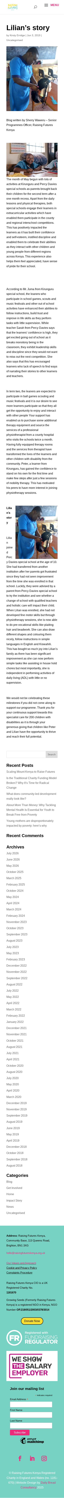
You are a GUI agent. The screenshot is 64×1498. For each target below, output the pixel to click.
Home (10, 1194)
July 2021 (12, 1053)
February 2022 (15, 1015)
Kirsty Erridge (17, 35)
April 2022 (12, 1003)
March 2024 (13, 909)
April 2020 (12, 1090)
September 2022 (16, 978)
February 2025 (15, 884)
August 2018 (14, 1165)
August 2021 (14, 1046)
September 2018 (16, 1159)
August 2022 (14, 984)
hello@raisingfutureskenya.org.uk (25, 1252)
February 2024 (15, 915)
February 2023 (15, 959)
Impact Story (14, 1200)
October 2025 (14, 871)
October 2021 (14, 1040)
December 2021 (16, 1028)
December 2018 (16, 1146)
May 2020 (12, 1084)
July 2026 (12, 853)
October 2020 (14, 1065)
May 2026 (12, 865)
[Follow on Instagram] (44, 1458)
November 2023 (16, 921)
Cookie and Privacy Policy (21, 1267)
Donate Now (32, 1321)
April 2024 (12, 903)
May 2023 (12, 953)
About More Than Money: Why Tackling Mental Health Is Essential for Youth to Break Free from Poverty (31, 810)
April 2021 (12, 1059)
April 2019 (12, 1140)
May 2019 (12, 1134)
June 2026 (13, 859)
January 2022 (15, 1021)
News (10, 1206)
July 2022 (12, 990)
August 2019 (14, 1121)
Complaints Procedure (19, 1272)
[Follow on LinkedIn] (32, 1458)
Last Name (16, 1420)
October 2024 (14, 890)
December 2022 (16, 965)
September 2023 (16, 934)
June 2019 (13, 1128)
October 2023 (14, 928)
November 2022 (16, 971)
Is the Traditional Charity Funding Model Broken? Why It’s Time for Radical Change (31, 783)
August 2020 (14, 1071)
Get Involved (14, 1187)
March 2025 (13, 878)
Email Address (19, 1399)
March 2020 (13, 1096)
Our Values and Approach (21, 1263)
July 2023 (12, 947)
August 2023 (14, 940)
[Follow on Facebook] (20, 1458)
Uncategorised (14, 40)
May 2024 (12, 896)
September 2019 (16, 1115)
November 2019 (16, 1109)
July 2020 (12, 1078)
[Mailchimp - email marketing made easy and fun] (32, 1443)
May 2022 (12, 996)
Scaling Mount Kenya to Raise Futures (30, 771)
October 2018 (14, 1153)
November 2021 (16, 1034)
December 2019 (16, 1103)
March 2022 (13, 1009)
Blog (9, 1181)
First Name (16, 1410)
